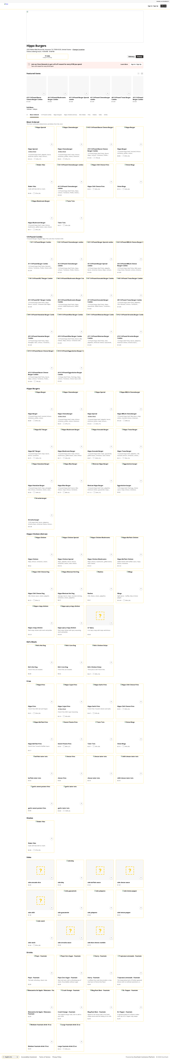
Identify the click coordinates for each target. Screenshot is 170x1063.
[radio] (131, 56)
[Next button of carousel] (142, 73)
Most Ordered (34, 115)
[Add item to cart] (43, 93)
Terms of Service (44, 1057)
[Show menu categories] (27, 114)
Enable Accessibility (163, 1)
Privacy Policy (56, 1057)
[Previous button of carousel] (138, 73)
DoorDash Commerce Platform (144, 1057)
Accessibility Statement (29, 1057)
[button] (36, 89)
